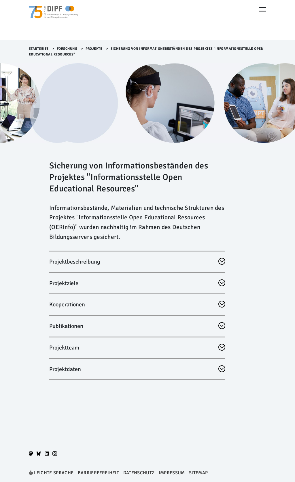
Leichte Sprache (53, 473)
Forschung (67, 49)
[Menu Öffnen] (262, 9)
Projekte (94, 49)
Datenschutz (139, 473)
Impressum (172, 473)
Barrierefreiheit (98, 473)
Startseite (39, 49)
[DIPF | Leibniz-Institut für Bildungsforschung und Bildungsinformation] (53, 20)
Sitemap (198, 473)
